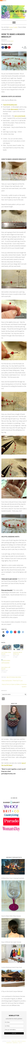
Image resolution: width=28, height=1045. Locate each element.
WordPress (15, 1042)
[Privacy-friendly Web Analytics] (3, 2)
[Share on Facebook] (2, 47)
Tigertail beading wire (10, 105)
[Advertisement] (14, 786)
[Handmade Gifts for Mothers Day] (18, 647)
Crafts (7, 677)
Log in (20, 1042)
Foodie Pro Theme (15, 1041)
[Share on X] (6, 47)
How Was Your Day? (14, 11)
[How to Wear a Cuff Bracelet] (6, 662)
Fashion (19, 677)
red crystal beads (19, 116)
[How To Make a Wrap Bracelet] (6, 647)
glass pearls (14, 109)
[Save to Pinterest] (9, 47)
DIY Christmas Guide (13, 677)
